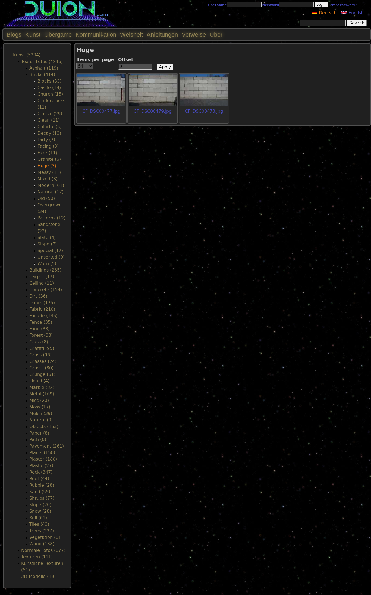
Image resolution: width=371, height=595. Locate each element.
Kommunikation (96, 34)
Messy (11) (49, 172)
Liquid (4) (39, 380)
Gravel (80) (41, 367)
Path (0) (37, 439)
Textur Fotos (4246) (42, 61)
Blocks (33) (49, 81)
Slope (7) (47, 244)
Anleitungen (162, 34)
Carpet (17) (41, 276)
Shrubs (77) (41, 498)
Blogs (14, 34)
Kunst (32, 34)
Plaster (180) (43, 459)
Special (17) (50, 250)
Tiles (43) (39, 524)
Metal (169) (41, 393)
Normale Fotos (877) (43, 550)
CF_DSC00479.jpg (153, 111)
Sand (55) (39, 491)
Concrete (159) (45, 289)
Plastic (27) (41, 465)
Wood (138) (41, 543)
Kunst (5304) (26, 55)
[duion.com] (60, 26)
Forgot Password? (342, 5)
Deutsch (327, 12)
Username (217, 5)
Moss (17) (39, 407)
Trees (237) (41, 530)
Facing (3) (48, 146)
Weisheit (131, 34)
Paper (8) (39, 433)
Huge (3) (46, 165)
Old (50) (46, 198)
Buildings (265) (45, 270)
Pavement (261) (46, 446)
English (355, 12)
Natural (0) (41, 420)
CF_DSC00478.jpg (204, 111)
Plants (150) (42, 452)
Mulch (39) (40, 413)
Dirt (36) (38, 296)
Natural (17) (50, 191)
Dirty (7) (46, 139)
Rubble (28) (41, 485)
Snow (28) (40, 511)
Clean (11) (48, 120)
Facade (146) (43, 315)
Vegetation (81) (46, 537)
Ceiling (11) (41, 283)
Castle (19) (49, 87)
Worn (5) (46, 263)
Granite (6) (49, 159)
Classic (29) (49, 113)
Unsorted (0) (51, 257)
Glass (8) (38, 341)
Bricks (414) (42, 74)
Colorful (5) (49, 126)
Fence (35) (40, 322)
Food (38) (39, 328)
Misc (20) (39, 400)
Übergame (58, 34)
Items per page (95, 59)
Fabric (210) (42, 309)
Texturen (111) (37, 556)
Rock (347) (40, 472)
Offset (125, 59)
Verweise (194, 34)
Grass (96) (40, 354)
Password (270, 5)
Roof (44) (39, 478)
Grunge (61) (42, 374)
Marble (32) (41, 387)
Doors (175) (42, 302)
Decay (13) (49, 133)
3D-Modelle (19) (38, 576)
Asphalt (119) (43, 68)
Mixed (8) (47, 178)
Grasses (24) (42, 361)
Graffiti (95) (41, 348)
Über (216, 34)
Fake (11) (47, 152)
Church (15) (50, 94)
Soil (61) (38, 517)
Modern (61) (50, 185)
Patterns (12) (51, 218)
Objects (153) (43, 426)
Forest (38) (41, 335)
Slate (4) (46, 237)
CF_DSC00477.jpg (101, 111)
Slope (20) (40, 504)
